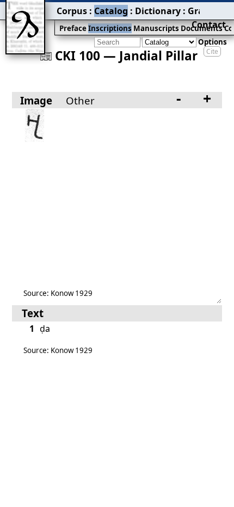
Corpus (72, 11)
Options (212, 42)
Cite (212, 51)
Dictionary (158, 11)
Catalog (111, 11)
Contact (209, 24)
